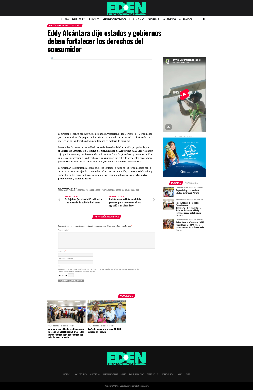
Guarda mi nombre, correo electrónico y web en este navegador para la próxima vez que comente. (98, 269)
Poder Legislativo (136, 19)
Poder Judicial (154, 19)
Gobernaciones (185, 19)
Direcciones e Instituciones (114, 19)
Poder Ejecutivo (79, 19)
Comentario (63, 230)
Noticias (65, 19)
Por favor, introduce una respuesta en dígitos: (77, 272)
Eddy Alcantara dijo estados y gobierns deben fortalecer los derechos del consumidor (99, 190)
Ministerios (94, 19)
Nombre (62, 251)
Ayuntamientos (169, 19)
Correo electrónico (66, 259)
